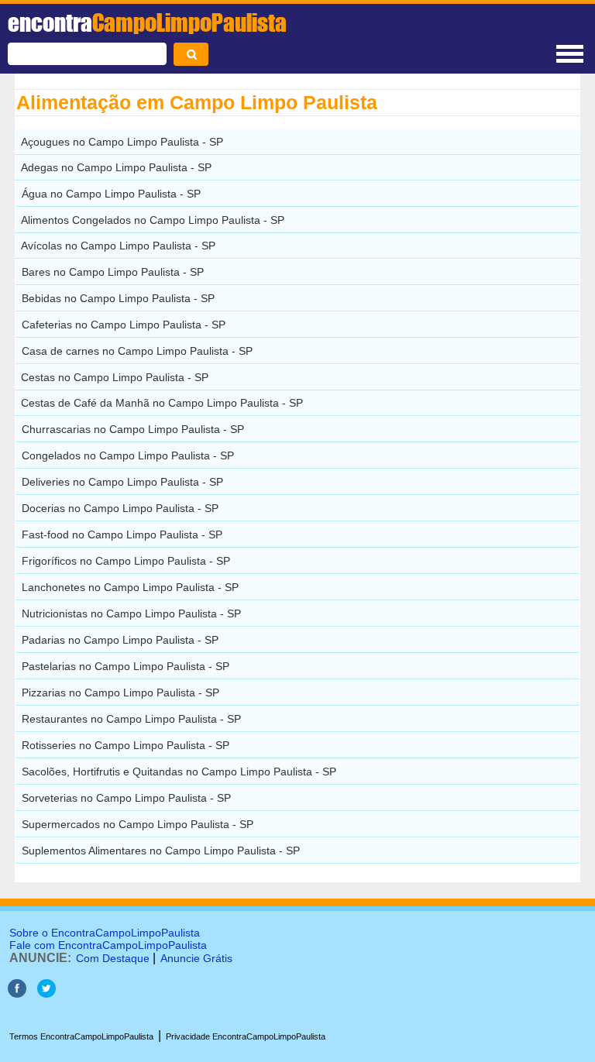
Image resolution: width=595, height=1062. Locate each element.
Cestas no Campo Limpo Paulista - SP (114, 377)
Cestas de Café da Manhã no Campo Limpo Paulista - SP (162, 403)
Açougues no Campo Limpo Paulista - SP (122, 142)
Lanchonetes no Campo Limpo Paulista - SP (130, 587)
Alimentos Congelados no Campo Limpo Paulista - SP (152, 220)
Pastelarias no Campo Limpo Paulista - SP (125, 666)
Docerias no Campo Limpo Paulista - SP (120, 508)
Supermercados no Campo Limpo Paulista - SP (137, 824)
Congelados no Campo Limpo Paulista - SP (128, 455)
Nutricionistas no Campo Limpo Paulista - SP (131, 613)
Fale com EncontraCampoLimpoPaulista (108, 945)
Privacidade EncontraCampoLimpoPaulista (245, 1036)
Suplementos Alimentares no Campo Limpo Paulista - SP (161, 850)
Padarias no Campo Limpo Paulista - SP (120, 640)
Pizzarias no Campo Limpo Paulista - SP (120, 692)
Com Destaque (113, 958)
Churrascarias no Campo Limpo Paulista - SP (133, 429)
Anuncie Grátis (196, 958)
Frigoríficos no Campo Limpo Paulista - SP (126, 561)
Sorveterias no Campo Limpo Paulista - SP (126, 798)
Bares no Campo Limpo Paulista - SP (113, 272)
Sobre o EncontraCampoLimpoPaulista (104, 932)
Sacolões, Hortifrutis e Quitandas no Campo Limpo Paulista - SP (179, 771)
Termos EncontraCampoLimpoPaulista (81, 1036)
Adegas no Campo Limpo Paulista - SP (116, 167)
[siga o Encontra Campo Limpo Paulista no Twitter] (46, 993)
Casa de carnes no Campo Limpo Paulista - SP (137, 351)
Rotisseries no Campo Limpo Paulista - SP (125, 745)
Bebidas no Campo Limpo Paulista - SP (118, 298)
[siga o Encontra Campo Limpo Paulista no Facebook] (17, 993)
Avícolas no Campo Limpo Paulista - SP (118, 245)
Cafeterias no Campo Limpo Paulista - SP (123, 324)
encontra (147, 22)
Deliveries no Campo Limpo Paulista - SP (122, 482)
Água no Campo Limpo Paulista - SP (111, 193)
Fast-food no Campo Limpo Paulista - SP (122, 534)
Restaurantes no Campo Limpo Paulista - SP (131, 719)
